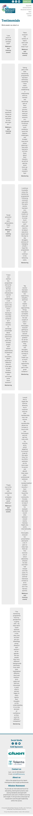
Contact (29, 15)
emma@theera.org (19, 774)
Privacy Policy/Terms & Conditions (11, 811)
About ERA (28, 5)
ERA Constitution (26, 811)
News (30, 11)
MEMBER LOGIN (27, 1)
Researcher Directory (26, 9)
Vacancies (28, 13)
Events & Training (27, 7)
